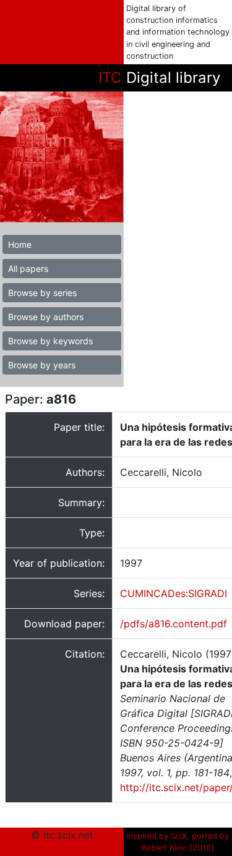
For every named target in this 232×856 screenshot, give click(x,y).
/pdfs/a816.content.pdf (173, 623)
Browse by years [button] (41, 365)
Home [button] (20, 244)
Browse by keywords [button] (50, 341)
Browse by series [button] (42, 292)
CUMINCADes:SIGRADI (173, 593)
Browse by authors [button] (46, 316)
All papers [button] (28, 268)
